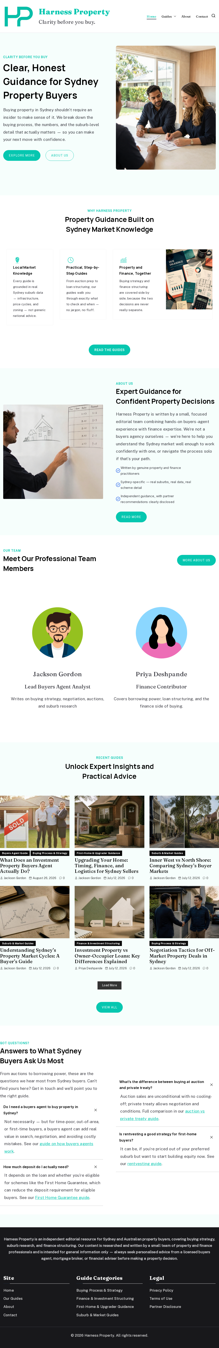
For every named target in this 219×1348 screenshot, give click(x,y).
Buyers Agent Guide (15, 853)
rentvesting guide (144, 1163)
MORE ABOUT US (196, 560)
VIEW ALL (109, 1007)
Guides (166, 16)
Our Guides (12, 1298)
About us (59, 155)
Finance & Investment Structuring (98, 943)
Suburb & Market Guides (167, 853)
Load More (109, 985)
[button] (174, 16)
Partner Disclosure (165, 1306)
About (186, 16)
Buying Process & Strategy (50, 853)
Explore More (22, 155)
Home (151, 16)
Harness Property (74, 11)
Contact (202, 16)
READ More (131, 517)
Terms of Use (160, 1298)
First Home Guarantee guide (62, 1197)
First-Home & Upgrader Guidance (98, 853)
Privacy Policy (161, 1290)
